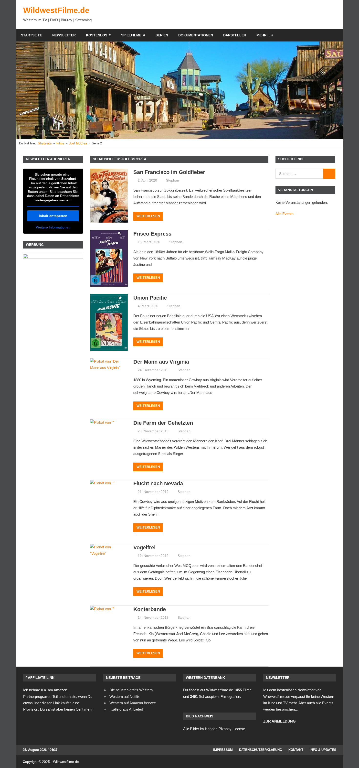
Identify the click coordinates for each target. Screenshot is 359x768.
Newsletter (64, 35)
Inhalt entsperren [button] (53, 216)
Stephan (172, 180)
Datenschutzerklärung (260, 750)
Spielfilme (131, 35)
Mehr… (263, 35)
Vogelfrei (144, 547)
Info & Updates (323, 750)
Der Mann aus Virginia (161, 362)
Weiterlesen (148, 216)
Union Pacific (150, 298)
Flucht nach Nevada (158, 483)
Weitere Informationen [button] (53, 227)
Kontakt (295, 750)
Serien (162, 35)
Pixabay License (232, 729)
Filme (243, 690)
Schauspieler (205, 696)
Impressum (223, 750)
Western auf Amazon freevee (132, 703)
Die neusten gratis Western (131, 690)
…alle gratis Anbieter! (126, 709)
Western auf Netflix (124, 696)
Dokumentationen (195, 35)
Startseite (31, 35)
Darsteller (234, 35)
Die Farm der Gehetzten (163, 423)
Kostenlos (96, 35)
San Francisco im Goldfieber (169, 172)
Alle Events (284, 214)
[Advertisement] (247, 14)
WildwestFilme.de (56, 10)
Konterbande (149, 609)
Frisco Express (152, 234)
